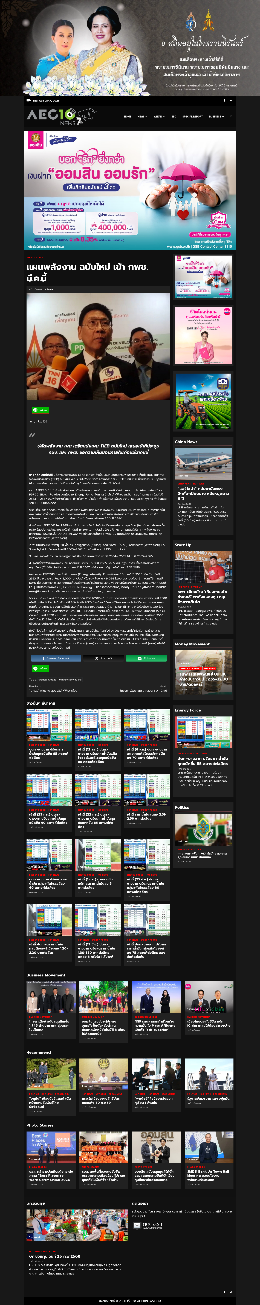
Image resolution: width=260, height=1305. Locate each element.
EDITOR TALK (50, 1252)
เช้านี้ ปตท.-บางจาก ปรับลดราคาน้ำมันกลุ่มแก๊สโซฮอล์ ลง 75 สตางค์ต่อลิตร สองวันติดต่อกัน (147, 920)
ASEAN (158, 116)
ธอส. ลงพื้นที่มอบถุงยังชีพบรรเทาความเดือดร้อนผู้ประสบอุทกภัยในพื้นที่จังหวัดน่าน (51, 1147)
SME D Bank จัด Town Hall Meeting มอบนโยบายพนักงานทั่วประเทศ (156, 1147)
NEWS (141, 116)
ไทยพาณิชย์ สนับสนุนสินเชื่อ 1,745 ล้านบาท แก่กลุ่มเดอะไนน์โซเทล (51, 997)
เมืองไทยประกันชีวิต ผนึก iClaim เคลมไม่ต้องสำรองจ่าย (209, 997)
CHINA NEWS (184, 484)
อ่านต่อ (181, 525)
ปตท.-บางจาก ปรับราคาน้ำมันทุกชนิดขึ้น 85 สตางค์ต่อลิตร (49, 725)
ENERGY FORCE (35, 258)
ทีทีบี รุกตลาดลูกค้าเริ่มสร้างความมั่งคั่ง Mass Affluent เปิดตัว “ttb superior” (156, 997)
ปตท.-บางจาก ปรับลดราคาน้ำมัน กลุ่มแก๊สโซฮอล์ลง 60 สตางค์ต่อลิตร (49, 855)
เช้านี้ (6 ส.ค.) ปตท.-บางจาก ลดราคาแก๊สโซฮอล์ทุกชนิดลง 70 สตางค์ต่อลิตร (147, 725)
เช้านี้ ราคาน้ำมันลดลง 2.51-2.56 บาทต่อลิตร (147, 790)
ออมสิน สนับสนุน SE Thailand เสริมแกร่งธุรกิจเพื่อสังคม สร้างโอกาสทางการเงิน (209, 1147)
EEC (174, 116)
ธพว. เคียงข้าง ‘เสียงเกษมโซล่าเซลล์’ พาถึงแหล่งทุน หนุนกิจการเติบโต (203, 567)
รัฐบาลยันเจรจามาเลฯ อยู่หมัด (209, 1074)
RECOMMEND (62, 1094)
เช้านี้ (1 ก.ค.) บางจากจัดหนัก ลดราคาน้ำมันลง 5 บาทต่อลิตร (98, 855)
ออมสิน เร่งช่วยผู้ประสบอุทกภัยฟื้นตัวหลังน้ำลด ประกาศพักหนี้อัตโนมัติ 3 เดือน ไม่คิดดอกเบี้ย (103, 997)
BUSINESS (215, 116)
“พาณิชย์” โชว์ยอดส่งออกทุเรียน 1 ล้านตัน (156, 1074)
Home (127, 116)
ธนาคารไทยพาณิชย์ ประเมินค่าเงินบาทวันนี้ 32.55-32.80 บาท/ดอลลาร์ (202, 679)
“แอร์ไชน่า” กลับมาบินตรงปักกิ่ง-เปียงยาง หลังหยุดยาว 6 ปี (203, 464)
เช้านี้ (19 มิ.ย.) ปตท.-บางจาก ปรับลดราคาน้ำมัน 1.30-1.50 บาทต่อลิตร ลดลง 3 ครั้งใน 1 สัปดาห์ (98, 920)
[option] (203, 674)
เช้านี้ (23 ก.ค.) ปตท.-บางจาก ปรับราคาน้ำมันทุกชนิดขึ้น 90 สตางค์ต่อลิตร (49, 790)
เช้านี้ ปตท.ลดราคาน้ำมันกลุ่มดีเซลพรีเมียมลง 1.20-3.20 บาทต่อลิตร (49, 920)
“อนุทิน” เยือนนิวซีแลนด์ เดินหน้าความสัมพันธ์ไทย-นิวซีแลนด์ (51, 1074)
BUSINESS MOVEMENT (40, 1017)
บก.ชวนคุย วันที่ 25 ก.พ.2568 (77, 1225)
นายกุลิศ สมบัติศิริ (47, 679)
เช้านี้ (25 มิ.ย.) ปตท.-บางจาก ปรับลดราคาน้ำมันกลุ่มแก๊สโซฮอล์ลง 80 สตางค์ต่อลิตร (147, 855)
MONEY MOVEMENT (190, 668)
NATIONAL (101, 1094)
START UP (196, 587)
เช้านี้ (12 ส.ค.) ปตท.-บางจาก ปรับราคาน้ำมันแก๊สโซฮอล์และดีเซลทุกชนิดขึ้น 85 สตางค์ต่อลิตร (98, 725)
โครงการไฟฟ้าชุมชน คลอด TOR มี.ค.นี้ (143, 688)
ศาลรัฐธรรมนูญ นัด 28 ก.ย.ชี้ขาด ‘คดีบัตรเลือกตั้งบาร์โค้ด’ (203, 830)
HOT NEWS (53, 745)
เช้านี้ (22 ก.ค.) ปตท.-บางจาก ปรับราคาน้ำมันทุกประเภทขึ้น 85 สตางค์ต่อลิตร (98, 790)
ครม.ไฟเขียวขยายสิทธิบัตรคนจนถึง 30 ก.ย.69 (103, 1074)
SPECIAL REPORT (192, 116)
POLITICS (196, 849)
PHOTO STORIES (38, 1167)
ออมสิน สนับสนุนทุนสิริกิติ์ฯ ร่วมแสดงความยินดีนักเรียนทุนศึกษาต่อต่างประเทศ (103, 1147)
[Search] (231, 116)
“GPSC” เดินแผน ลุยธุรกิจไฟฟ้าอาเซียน (53, 688)
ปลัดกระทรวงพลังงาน (70, 679)
